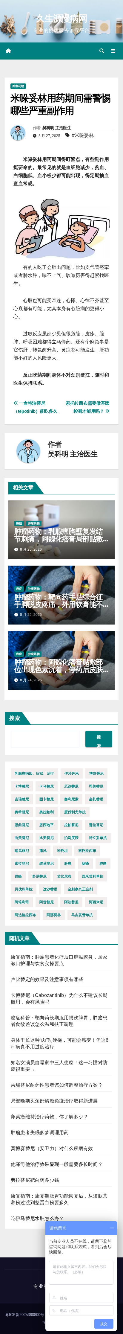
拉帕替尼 (71, 825)
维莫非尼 (46, 863)
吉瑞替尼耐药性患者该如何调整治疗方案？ (57, 1085)
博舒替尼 (96, 773)
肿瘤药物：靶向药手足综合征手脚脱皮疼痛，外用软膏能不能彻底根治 (58, 604)
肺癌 (103, 863)
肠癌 (85, 863)
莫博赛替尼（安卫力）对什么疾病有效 (52, 1148)
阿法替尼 (71, 902)
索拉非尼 (22, 863)
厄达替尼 (71, 786)
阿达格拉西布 (25, 915)
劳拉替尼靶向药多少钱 (35, 1180)
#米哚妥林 (83, 135)
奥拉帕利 (46, 812)
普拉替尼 (96, 825)
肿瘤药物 (18, 86)
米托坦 (62, 851)
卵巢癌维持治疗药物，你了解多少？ (49, 1116)
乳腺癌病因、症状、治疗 (34, 773)
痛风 (43, 851)
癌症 (19, 523)
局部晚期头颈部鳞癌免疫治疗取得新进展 (54, 1100)
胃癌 (18, 876)
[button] (101, 51)
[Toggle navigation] (113, 51)
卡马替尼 (46, 786)
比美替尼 (46, 838)
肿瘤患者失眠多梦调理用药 (40, 1132)
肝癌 (67, 863)
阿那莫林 (54, 915)
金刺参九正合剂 (80, 889)
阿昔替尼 (46, 902)
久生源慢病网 (61, 18)
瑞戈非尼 (22, 851)
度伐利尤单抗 (75, 812)
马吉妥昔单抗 (82, 915)
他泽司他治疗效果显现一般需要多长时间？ (57, 1164)
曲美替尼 (22, 838)
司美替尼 (96, 786)
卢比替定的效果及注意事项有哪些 (47, 979)
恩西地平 (46, 825)
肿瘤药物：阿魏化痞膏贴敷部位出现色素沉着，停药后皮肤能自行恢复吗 (58, 669)
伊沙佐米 (71, 773)
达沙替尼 (50, 889)
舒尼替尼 (39, 876)
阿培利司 (22, 902)
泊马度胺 (71, 838)
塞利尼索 (71, 799)
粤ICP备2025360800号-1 (27, 1314)
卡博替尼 (22, 786)
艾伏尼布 (64, 876)
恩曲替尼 (22, 825)
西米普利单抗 (92, 876)
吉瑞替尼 (22, 799)
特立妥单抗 (98, 838)
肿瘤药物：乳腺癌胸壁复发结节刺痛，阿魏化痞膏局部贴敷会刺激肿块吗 (58, 539)
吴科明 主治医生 (56, 127)
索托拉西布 (87, 851)
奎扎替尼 (96, 799)
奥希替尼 (22, 812)
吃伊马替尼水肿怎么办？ (37, 1218)
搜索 (14, 718)
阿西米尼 (96, 902)
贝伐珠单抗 (24, 889)
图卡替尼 (46, 799)
